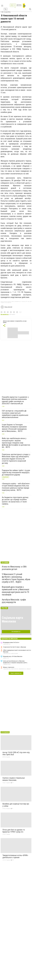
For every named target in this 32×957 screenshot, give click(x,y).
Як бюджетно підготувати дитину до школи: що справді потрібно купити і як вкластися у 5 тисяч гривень (15, 500)
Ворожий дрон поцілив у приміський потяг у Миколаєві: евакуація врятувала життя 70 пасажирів (16, 591)
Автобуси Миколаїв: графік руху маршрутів (14, 600)
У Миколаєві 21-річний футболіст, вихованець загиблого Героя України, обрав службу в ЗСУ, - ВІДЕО (16, 578)
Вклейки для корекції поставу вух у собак (15, 805)
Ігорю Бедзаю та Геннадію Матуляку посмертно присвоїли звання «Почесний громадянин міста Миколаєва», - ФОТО (14, 428)
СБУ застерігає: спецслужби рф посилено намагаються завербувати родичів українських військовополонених (15, 414)
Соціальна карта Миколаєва (12, 619)
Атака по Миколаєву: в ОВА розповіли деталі (14, 567)
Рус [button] (6, 9)
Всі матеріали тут (16, 631)
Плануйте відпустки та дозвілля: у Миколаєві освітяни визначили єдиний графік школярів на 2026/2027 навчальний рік (15, 400)
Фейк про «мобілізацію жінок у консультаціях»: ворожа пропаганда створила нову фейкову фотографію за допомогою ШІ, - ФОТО (16, 442)
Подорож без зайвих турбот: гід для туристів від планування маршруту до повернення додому (16, 472)
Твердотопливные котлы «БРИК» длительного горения (15, 856)
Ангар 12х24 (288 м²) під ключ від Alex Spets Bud (16, 753)
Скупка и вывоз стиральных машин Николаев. (13, 779)
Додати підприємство (16, 673)
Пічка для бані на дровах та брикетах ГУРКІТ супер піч (13, 831)
